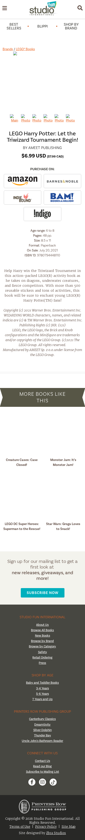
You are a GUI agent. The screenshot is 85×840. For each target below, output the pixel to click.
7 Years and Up (42, 699)
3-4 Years (42, 688)
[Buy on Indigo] (42, 214)
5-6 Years (42, 693)
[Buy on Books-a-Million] (62, 197)
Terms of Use (19, 827)
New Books (42, 635)
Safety (42, 652)
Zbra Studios (56, 833)
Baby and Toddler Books (42, 682)
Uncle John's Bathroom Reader (42, 741)
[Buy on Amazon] (22, 181)
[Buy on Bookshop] (22, 197)
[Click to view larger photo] (42, 81)
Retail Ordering (42, 657)
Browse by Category (42, 646)
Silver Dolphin (42, 730)
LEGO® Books (25, 49)
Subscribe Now (43, 592)
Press (42, 663)
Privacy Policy (46, 827)
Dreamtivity (42, 724)
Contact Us (42, 761)
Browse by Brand (42, 641)
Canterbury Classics (42, 719)
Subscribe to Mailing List (42, 771)
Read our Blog (42, 766)
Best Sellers (14, 26)
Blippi (42, 26)
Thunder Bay (42, 735)
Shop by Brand (71, 26)
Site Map (69, 827)
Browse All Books (42, 630)
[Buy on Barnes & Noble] (62, 181)
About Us (42, 624)
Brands (8, 49)
